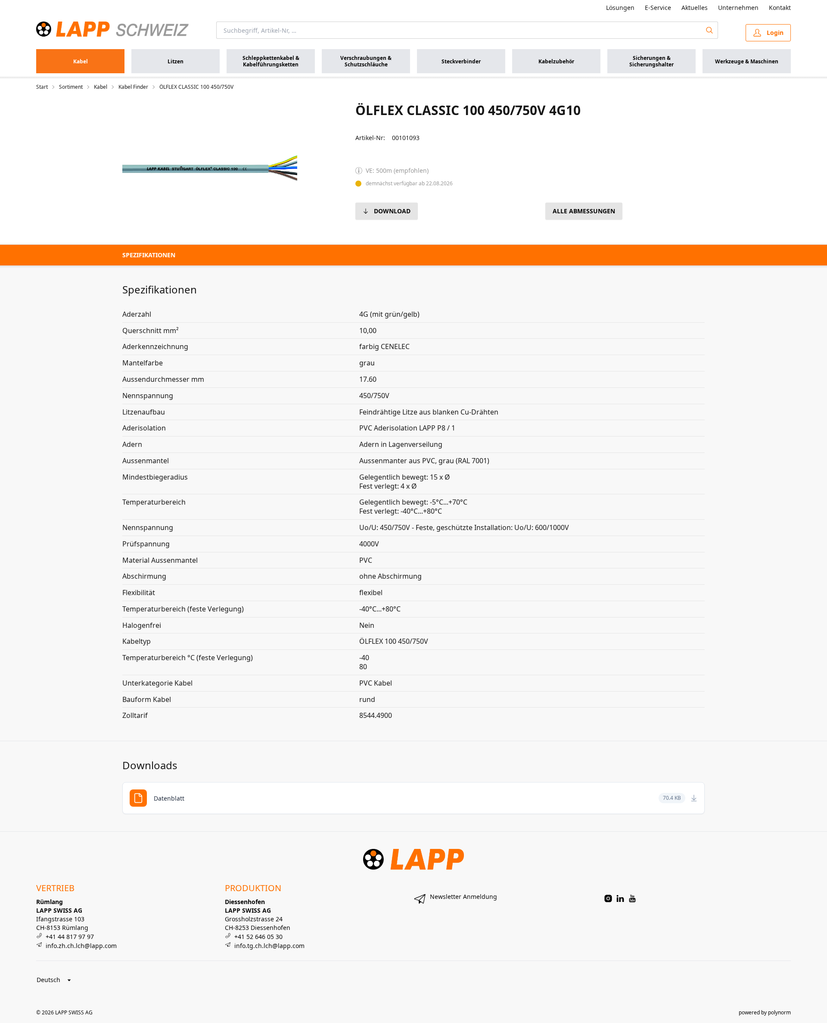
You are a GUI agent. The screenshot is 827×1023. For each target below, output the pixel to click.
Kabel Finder (133, 87)
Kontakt (780, 7)
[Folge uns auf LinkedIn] (620, 898)
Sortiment (71, 87)
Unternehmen (738, 7)
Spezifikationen (148, 255)
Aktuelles (694, 7)
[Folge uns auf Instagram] (608, 898)
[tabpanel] (209, 168)
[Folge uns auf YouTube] (632, 898)
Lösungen (620, 7)
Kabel (100, 87)
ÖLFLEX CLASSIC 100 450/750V (196, 87)
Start (42, 87)
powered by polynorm (765, 1012)
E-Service (658, 7)
